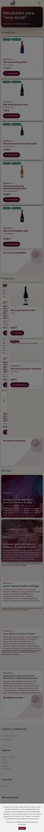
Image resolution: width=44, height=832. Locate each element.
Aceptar (22, 828)
